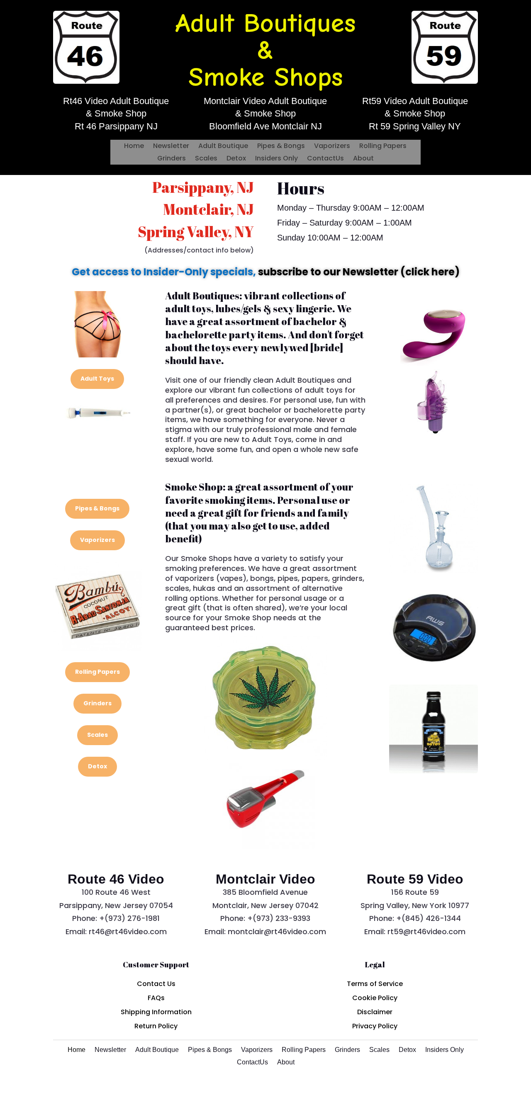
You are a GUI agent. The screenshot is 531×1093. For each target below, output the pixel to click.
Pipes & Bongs (281, 147)
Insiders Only (276, 159)
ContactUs (325, 159)
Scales (206, 159)
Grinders (171, 159)
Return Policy (156, 1026)
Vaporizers (332, 147)
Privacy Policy (374, 1026)
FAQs (156, 998)
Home (134, 147)
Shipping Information (156, 1012)
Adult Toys (97, 378)
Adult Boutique (223, 147)
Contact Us (156, 984)
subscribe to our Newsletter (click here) (359, 272)
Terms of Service (375, 984)
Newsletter (171, 147)
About (363, 159)
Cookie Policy (374, 998)
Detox (236, 159)
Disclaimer (374, 1012)
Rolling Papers (383, 147)
